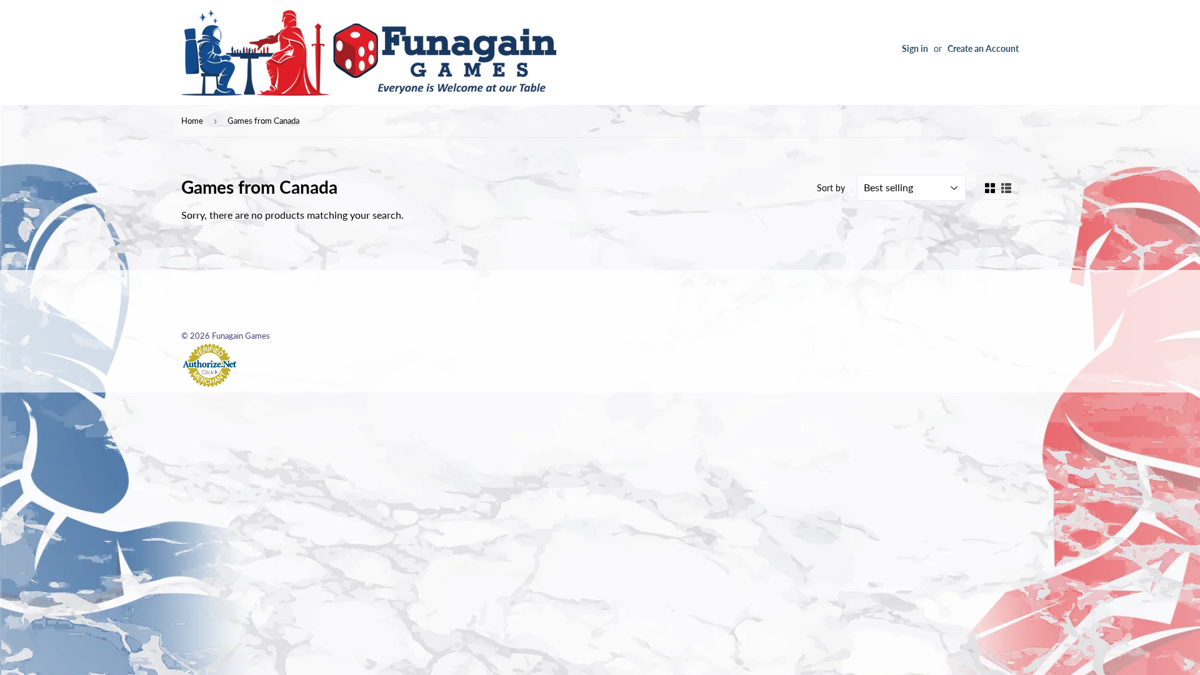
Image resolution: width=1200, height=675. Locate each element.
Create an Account (983, 49)
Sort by (831, 187)
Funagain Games (241, 336)
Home (192, 121)
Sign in (915, 49)
